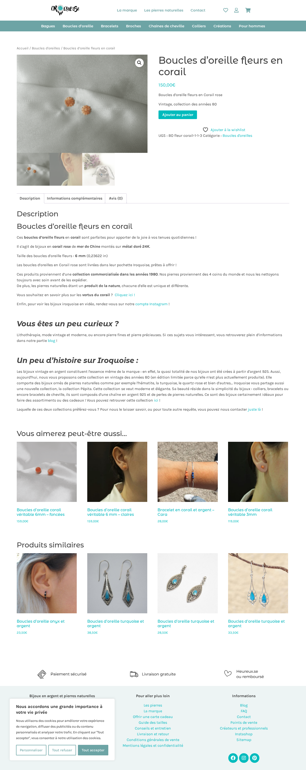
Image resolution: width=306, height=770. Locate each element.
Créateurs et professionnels (244, 728)
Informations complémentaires (74, 198)
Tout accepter (93, 750)
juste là (254, 409)
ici (155, 400)
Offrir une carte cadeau (153, 716)
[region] (62, 729)
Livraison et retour (153, 734)
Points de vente (243, 722)
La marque (127, 10)
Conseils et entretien (153, 728)
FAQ (244, 711)
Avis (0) (116, 198)
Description (30, 198)
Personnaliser (31, 750)
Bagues (48, 26)
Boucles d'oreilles (46, 48)
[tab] (30, 198)
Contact (198, 10)
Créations (222, 26)
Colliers (199, 26)
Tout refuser (62, 750)
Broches (133, 26)
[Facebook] (233, 758)
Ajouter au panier (177, 114)
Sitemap (243, 739)
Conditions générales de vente (153, 739)
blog (51, 340)
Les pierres (153, 705)
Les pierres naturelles (163, 10)
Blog (244, 705)
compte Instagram (151, 304)
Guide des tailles (153, 722)
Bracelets (109, 26)
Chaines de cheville (166, 26)
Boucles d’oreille (78, 26)
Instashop (243, 734)
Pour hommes (252, 26)
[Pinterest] (254, 758)
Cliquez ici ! (125, 295)
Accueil (22, 48)
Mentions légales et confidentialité (153, 745)
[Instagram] (244, 758)
